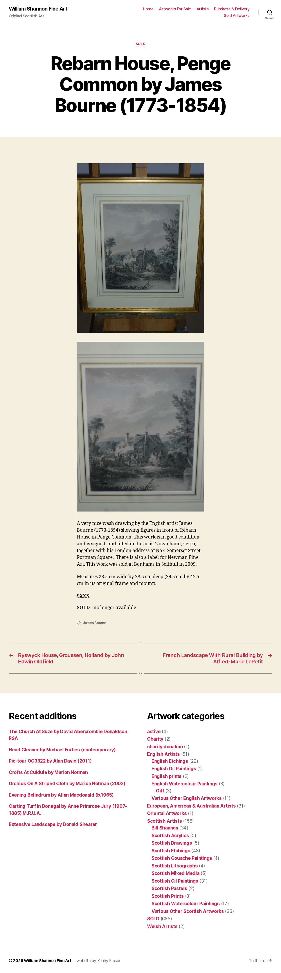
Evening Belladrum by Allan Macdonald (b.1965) (61, 795)
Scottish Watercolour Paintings (185, 903)
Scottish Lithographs (174, 866)
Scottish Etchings (170, 850)
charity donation (165, 746)
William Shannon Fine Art (38, 8)
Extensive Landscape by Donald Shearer (53, 824)
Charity (155, 739)
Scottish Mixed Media (175, 873)
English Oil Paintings (173, 768)
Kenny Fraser (108, 960)
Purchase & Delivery (232, 9)
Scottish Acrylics (170, 835)
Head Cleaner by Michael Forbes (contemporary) (62, 749)
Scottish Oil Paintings (174, 881)
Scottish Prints (167, 896)
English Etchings (169, 761)
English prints (166, 776)
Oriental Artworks (167, 813)
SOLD (140, 44)
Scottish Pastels (169, 888)
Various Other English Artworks (186, 798)
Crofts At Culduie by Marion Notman (48, 772)
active (153, 731)
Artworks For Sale (175, 9)
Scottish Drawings (171, 843)
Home (148, 9)
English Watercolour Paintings (184, 783)
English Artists (163, 754)
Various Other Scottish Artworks (187, 911)
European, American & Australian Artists (191, 806)
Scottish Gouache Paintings (181, 858)
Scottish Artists (164, 821)
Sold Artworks (237, 15)
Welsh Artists (162, 926)
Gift (160, 790)
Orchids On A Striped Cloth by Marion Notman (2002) (67, 783)
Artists (202, 9)
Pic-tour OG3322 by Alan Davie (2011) (50, 761)
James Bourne (94, 623)
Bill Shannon (164, 828)
